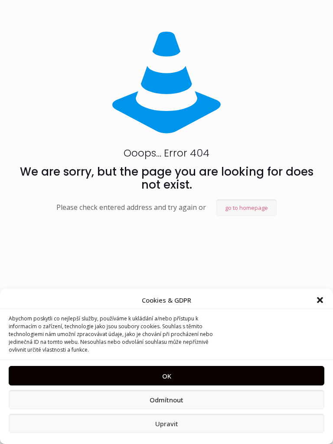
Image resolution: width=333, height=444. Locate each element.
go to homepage (246, 208)
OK (166, 376)
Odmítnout (166, 399)
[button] (320, 300)
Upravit (166, 423)
